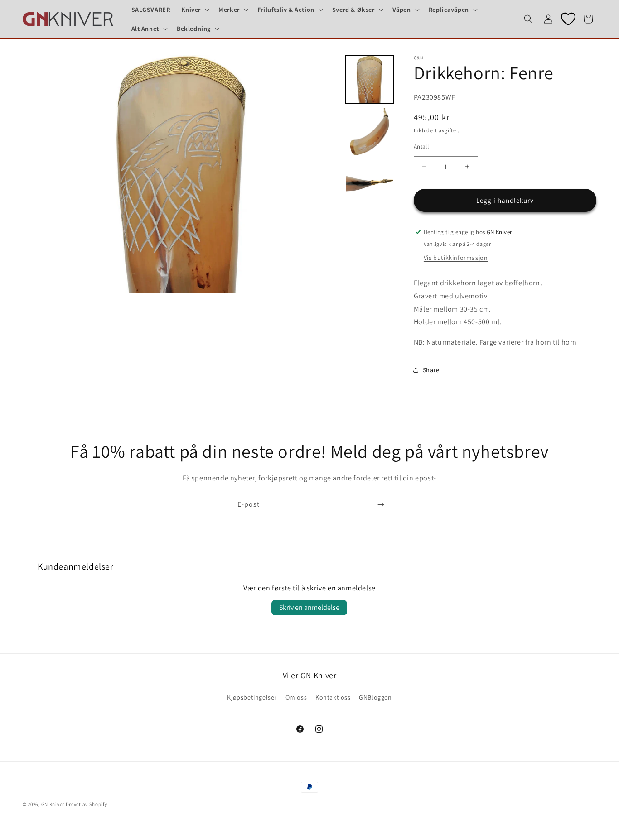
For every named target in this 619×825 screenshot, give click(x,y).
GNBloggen (375, 697)
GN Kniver (52, 804)
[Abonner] (381, 504)
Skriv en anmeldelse (309, 607)
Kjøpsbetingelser (252, 697)
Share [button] (431, 370)
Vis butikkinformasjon (456, 257)
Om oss (296, 697)
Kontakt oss (333, 697)
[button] (194, 9)
